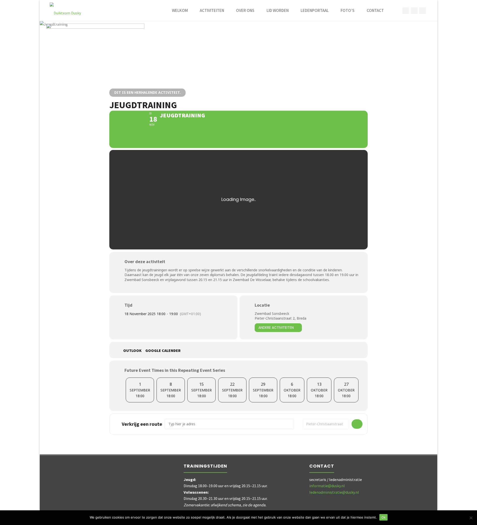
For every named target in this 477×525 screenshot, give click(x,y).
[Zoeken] (395, 10)
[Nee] (470, 517)
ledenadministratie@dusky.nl (334, 492)
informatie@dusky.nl (327, 485)
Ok (383, 517)
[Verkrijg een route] (357, 424)
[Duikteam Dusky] (65, 10)
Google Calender (163, 350)
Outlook (132, 350)
